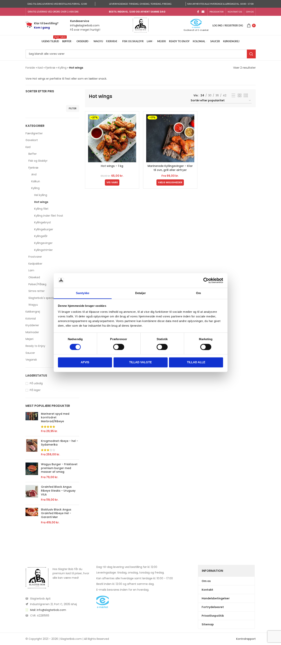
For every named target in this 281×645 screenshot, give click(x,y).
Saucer (30, 353)
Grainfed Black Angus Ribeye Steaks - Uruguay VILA (58, 490)
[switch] (118, 347)
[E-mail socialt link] (202, 11)
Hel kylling (40, 195)
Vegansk (31, 360)
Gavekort (31, 140)
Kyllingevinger (43, 243)
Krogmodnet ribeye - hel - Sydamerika (59, 443)
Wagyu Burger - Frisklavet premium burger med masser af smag (59, 468)
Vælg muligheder (170, 182)
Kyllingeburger (43, 229)
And (34, 174)
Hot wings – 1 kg (112, 166)
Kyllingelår (41, 236)
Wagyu (33, 305)
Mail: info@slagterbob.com (48, 610)
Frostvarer (35, 257)
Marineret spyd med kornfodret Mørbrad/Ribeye (55, 417)
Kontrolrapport (246, 639)
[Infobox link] (42, 25)
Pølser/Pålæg (37, 284)
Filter (72, 108)
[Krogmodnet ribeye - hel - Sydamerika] (31, 448)
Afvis (85, 362)
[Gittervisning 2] (239, 95)
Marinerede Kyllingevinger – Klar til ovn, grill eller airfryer (170, 168)
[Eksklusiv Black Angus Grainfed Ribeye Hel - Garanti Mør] (31, 516)
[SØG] (251, 54)
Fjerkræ (50, 68)
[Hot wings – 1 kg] (112, 138)
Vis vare (112, 182)
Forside (30, 68)
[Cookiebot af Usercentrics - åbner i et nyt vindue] (206, 280)
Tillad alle (196, 362)
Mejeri (29, 339)
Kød (40, 68)
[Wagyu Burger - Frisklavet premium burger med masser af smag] (31, 471)
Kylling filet (41, 209)
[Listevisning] (233, 95)
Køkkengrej (32, 312)
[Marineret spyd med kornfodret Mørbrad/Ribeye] (31, 422)
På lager (35, 390)
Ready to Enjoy (35, 346)
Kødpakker (35, 264)
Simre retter (36, 291)
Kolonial (30, 318)
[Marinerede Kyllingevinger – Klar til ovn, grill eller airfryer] (170, 138)
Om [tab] (198, 293)
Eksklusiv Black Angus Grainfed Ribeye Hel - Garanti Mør (56, 513)
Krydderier (32, 325)
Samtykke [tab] (82, 293)
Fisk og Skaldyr (38, 161)
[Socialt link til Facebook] (198, 11)
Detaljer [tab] (140, 293)
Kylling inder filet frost (48, 216)
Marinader (32, 332)
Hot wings (41, 202)
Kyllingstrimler (43, 250)
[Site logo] (140, 25)
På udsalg (36, 383)
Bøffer (32, 154)
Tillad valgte (140, 362)
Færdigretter (34, 133)
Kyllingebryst (42, 222)
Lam (31, 270)
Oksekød (34, 277)
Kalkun (35, 181)
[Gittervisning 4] (246, 95)
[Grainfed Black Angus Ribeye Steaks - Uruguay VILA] (31, 493)
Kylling (62, 68)
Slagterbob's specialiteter (45, 298)
